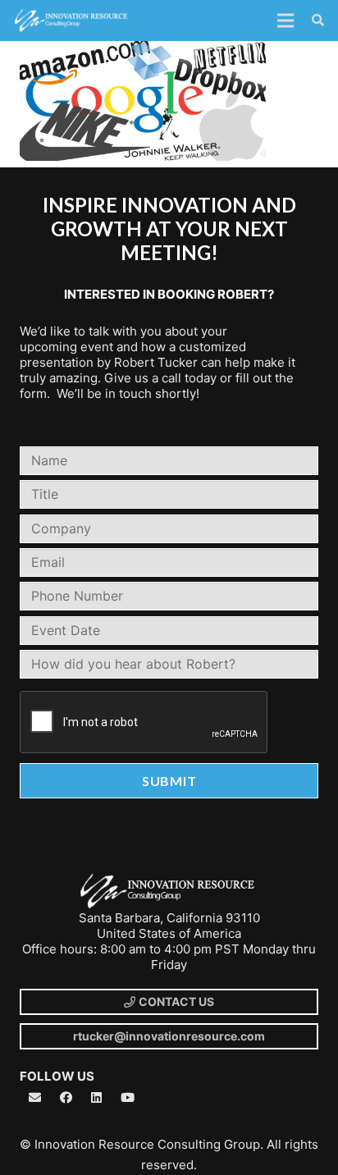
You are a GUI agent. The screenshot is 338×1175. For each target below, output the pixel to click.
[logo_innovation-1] (72, 20)
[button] (317, 20)
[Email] (35, 1097)
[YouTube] (128, 1097)
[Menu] (285, 20)
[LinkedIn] (96, 1097)
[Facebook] (66, 1097)
